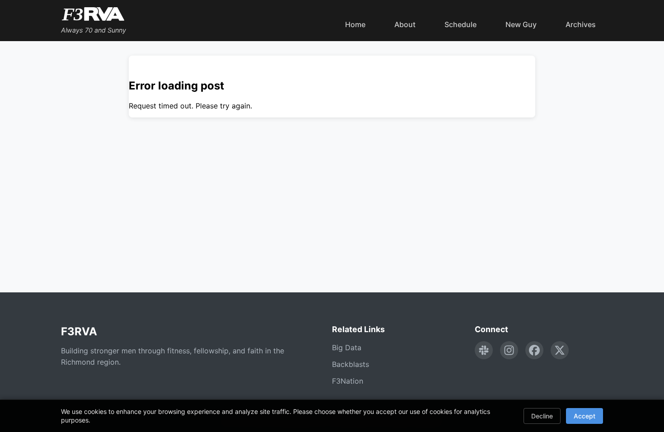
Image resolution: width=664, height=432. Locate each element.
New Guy (521, 24)
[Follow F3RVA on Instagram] (509, 350)
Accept (584, 416)
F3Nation (347, 380)
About (405, 24)
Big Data (346, 347)
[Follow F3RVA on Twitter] (560, 350)
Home (355, 24)
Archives (581, 24)
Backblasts (350, 364)
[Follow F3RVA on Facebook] (534, 350)
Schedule (460, 24)
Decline (542, 416)
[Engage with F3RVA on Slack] (484, 350)
